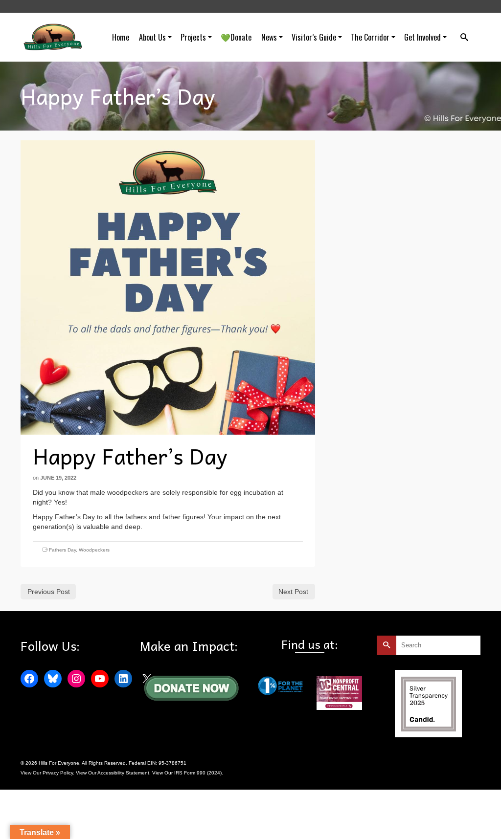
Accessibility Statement (123, 772)
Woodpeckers (94, 549)
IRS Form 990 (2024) (198, 772)
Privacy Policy (58, 772)
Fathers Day (62, 549)
